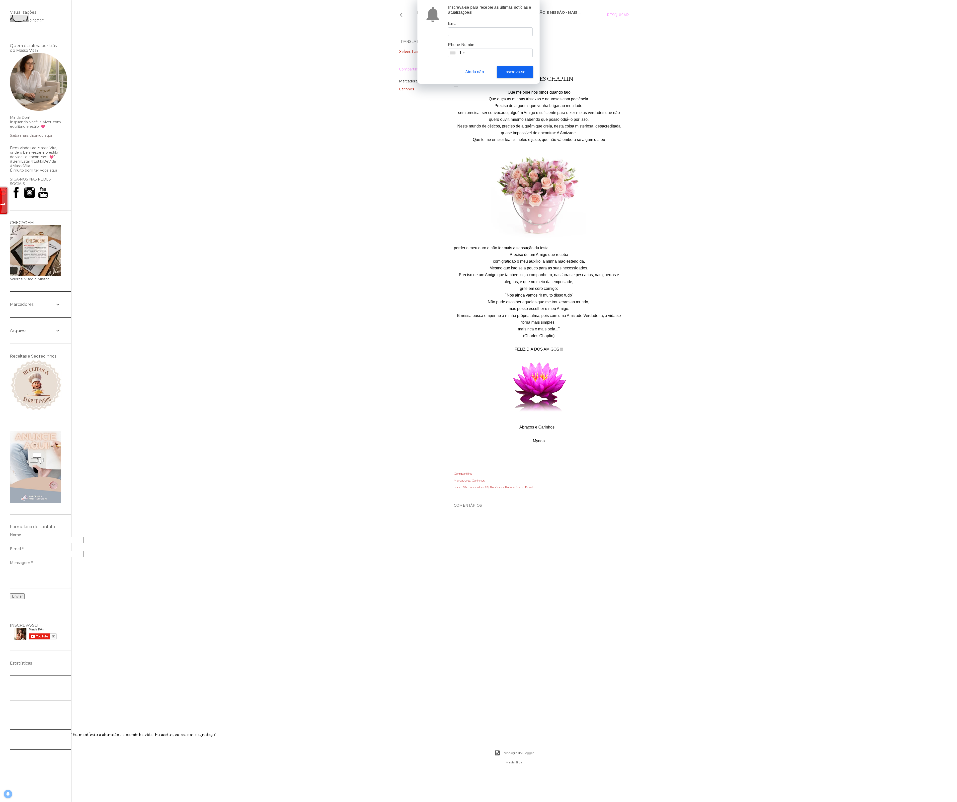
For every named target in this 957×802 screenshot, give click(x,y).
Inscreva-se (514, 72)
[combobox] (457, 53)
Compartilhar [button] (410, 69)
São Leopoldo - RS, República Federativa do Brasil (498, 487)
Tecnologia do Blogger (518, 753)
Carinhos (406, 89)
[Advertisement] (539, 671)
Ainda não (474, 72)
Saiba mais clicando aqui (31, 135)
